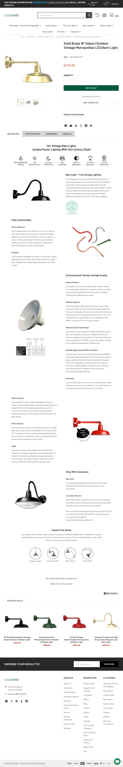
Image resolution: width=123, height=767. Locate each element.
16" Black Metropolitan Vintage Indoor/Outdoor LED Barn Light (17, 638)
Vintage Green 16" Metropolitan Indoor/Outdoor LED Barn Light (46, 639)
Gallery (86, 699)
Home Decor (51, 25)
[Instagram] (27, 701)
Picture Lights (69, 25)
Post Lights (48, 31)
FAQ (85, 751)
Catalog (86, 708)
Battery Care (88, 747)
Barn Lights (88, 25)
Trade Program (69, 692)
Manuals (67, 134)
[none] (31, 68)
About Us (67, 683)
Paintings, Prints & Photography (24, 25)
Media (85, 716)
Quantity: (68, 75)
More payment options (91, 96)
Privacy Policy (69, 724)
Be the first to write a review (61, 584)
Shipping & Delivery (71, 696)
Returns (67, 712)
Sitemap (67, 728)
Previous (4, 627)
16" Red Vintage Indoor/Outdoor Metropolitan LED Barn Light (76, 639)
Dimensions (51, 134)
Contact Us (68, 688)
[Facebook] (66, 126)
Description (13, 134)
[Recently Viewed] (98, 15)
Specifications (32, 134)
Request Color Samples (74, 114)
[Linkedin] (86, 126)
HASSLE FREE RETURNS (58, 2)
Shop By (74, 31)
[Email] (71, 126)
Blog (85, 704)
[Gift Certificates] (105, 15)
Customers (87, 695)
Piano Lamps (106, 25)
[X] (81, 126)
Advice (86, 712)
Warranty (67, 701)
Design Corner (89, 683)
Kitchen (61, 31)
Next (118, 627)
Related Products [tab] (15, 600)
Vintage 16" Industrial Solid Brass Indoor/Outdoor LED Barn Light (106, 639)
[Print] (76, 126)
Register (115, 4)
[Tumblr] (21, 701)
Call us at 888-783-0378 (17, 694)
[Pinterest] (91, 126)
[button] (91, 102)
